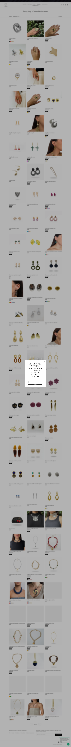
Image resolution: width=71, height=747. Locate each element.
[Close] (44, 361)
